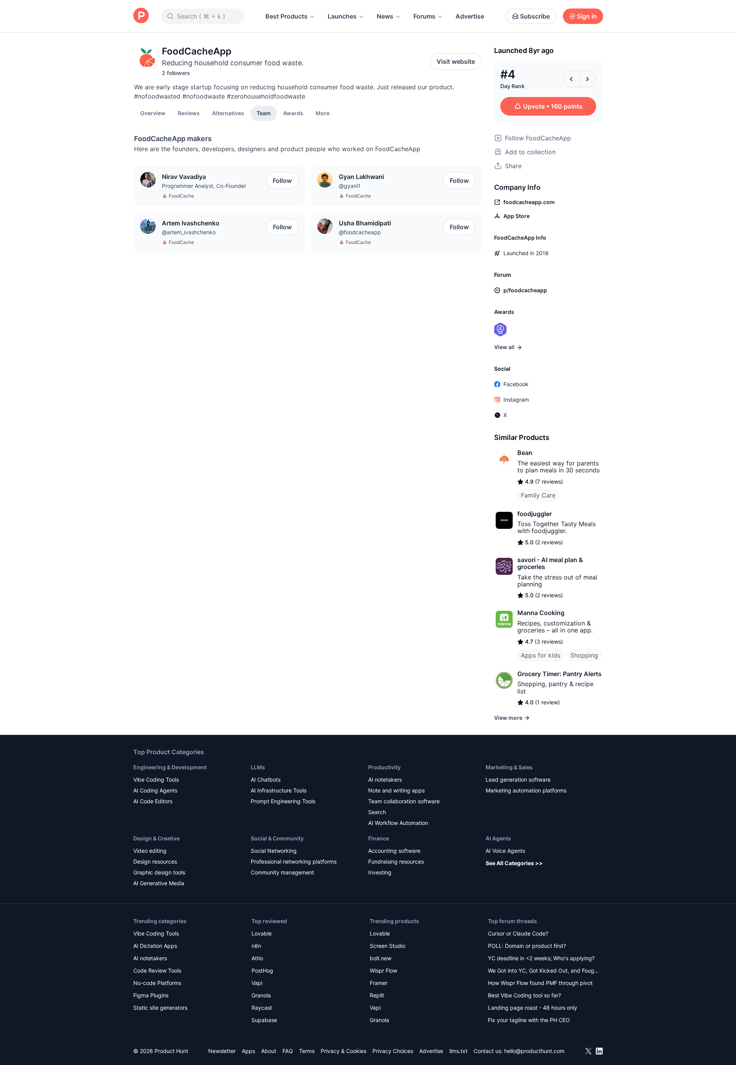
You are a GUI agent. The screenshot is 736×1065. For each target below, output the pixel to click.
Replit (377, 995)
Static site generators (160, 1007)
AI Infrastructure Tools (278, 790)
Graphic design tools (159, 872)
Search (377, 812)
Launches (342, 16)
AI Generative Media (158, 883)
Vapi (257, 983)
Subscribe (535, 16)
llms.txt (458, 1051)
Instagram (516, 399)
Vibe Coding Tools (156, 779)
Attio (257, 958)
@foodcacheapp (360, 232)
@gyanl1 (349, 185)
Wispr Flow (383, 970)
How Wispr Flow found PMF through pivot (540, 983)
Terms (306, 1051)
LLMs (258, 767)
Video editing (150, 850)
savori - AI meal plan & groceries (550, 563)
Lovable (262, 933)
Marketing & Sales (509, 767)
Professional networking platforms (294, 861)
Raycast (262, 1007)
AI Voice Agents (505, 850)
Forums (424, 16)
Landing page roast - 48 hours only (532, 1007)
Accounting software (394, 850)
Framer (379, 983)
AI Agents (498, 838)
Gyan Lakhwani (361, 177)
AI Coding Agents (155, 790)
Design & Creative (156, 838)
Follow (282, 180)
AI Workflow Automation (398, 823)
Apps (248, 1051)
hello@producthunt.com (534, 1051)
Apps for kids (540, 655)
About (268, 1051)
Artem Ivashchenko (190, 223)
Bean (524, 453)
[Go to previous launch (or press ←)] (571, 79)
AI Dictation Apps (155, 945)
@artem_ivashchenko (189, 232)
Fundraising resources (396, 861)
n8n (256, 945)
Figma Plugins (150, 995)
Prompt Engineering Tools (283, 801)
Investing (379, 872)
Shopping (584, 655)
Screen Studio (387, 945)
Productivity (384, 767)
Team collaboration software (404, 801)
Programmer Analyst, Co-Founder (204, 185)
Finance (378, 838)
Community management (282, 872)
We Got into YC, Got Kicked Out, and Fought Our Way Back (543, 971)
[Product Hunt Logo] (141, 16)
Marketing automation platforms (526, 790)
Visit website (456, 61)
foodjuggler (534, 514)
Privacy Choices (392, 1051)
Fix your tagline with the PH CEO (529, 1020)
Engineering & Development (170, 767)
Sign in (587, 16)
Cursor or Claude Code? (518, 933)
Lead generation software (518, 779)
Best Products (286, 16)
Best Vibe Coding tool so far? (524, 995)
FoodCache (181, 196)
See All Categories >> (514, 863)
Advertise (470, 16)
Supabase (264, 1020)
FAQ (287, 1051)
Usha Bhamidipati (365, 223)
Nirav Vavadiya (184, 177)
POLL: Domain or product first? (527, 945)
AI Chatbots (265, 779)
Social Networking (274, 850)
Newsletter (222, 1051)
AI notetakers (385, 779)
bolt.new (380, 958)
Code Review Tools (157, 970)
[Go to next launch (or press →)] (587, 79)
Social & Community (277, 838)
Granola (261, 995)
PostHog (262, 970)
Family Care (538, 495)
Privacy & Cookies (343, 1051)
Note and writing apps (396, 790)
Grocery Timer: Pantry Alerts (559, 674)
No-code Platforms (157, 983)
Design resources (155, 861)
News (385, 16)
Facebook (516, 384)
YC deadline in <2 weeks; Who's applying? (541, 958)
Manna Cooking (540, 613)
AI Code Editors (152, 801)
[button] (322, 113)
